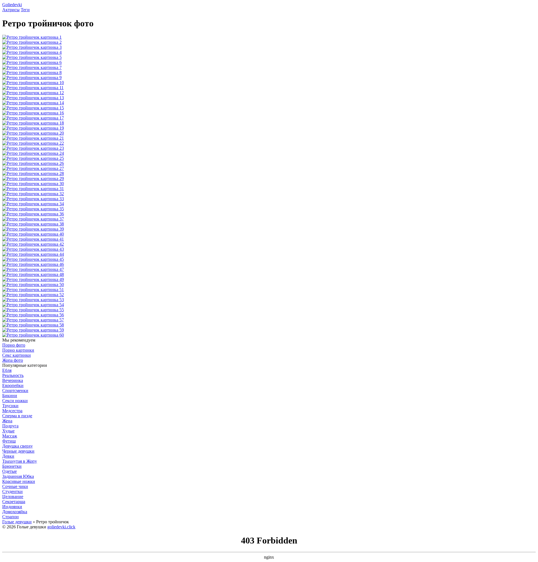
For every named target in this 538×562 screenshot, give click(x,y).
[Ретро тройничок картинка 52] (33, 294)
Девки (8, 456)
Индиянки (12, 506)
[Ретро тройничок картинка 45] (33, 259)
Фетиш (9, 441)
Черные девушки (18, 451)
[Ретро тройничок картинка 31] (33, 188)
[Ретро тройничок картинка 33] (33, 198)
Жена (7, 420)
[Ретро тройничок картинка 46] (33, 264)
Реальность (13, 375)
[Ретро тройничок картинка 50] (33, 284)
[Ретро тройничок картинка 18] (33, 123)
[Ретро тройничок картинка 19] (33, 128)
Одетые (9, 471)
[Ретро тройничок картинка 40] (33, 234)
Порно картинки (18, 350)
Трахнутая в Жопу (19, 461)
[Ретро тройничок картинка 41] (33, 239)
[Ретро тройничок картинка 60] (33, 335)
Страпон (10, 516)
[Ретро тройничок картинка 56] (33, 314)
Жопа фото (12, 360)
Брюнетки (12, 466)
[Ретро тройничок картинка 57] (33, 319)
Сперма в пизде (17, 415)
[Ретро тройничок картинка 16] (33, 112)
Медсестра (12, 410)
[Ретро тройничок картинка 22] (33, 143)
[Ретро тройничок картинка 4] (32, 52)
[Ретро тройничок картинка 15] (33, 107)
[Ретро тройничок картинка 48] (33, 274)
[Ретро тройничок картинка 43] (33, 249)
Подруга (10, 425)
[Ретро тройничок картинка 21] (33, 138)
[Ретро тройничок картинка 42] (33, 244)
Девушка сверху (17, 446)
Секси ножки (15, 400)
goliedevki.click (61, 526)
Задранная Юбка (18, 476)
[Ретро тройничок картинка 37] (33, 218)
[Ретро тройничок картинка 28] (33, 173)
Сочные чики (15, 486)
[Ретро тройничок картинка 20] (33, 133)
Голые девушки (17, 521)
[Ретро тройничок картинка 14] (33, 102)
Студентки (12, 491)
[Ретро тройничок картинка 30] (33, 183)
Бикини (9, 395)
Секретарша (13, 501)
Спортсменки (15, 390)
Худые (8, 431)
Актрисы (11, 9)
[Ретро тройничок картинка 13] (33, 97)
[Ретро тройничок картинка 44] (33, 254)
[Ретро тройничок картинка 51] (33, 289)
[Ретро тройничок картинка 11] (33, 87)
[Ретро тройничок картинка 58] (33, 325)
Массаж (9, 436)
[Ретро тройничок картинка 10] (33, 82)
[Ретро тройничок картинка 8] (32, 72)
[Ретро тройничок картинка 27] (33, 168)
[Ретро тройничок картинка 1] (32, 37)
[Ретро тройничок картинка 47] (33, 269)
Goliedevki (12, 4)
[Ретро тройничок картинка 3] (32, 47)
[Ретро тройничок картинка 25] (33, 158)
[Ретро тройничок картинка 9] (32, 77)
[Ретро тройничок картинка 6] (32, 62)
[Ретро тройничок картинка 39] (33, 229)
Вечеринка (12, 380)
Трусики (10, 405)
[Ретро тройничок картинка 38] (33, 224)
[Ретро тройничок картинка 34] (33, 203)
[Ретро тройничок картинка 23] (33, 148)
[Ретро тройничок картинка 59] (33, 330)
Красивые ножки (18, 481)
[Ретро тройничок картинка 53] (33, 299)
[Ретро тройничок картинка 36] (33, 213)
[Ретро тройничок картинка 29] (33, 178)
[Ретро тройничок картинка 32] (33, 193)
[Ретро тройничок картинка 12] (33, 92)
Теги (25, 9)
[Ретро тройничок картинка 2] (32, 42)
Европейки (13, 385)
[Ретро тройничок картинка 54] (33, 304)
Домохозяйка (14, 511)
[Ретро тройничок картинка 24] (33, 153)
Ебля (6, 370)
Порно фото (13, 345)
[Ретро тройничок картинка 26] (33, 163)
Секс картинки (16, 355)
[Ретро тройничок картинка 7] (32, 67)
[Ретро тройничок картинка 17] (33, 118)
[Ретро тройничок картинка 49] (33, 279)
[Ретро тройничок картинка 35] (33, 208)
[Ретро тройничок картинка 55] (33, 309)
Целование (12, 496)
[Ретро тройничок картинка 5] (32, 57)
